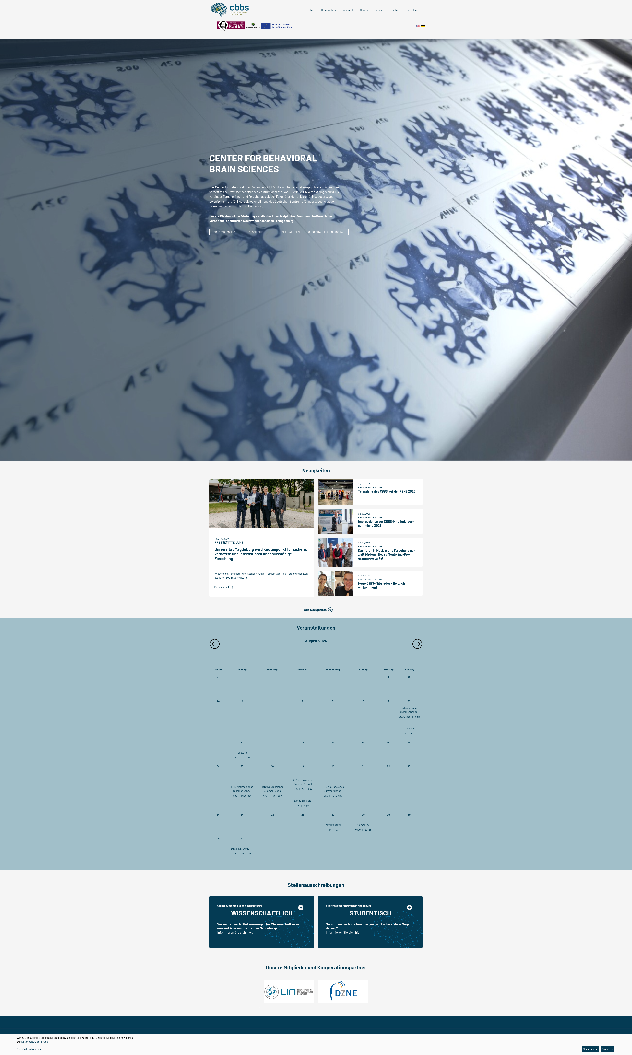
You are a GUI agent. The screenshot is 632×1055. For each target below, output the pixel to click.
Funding (379, 9)
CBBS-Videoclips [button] (224, 231)
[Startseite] (423, 25)
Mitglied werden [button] (289, 231)
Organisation (328, 9)
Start (312, 9)
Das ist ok (607, 1049)
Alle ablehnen (590, 1049)
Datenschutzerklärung (34, 1041)
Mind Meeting (333, 824)
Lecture (242, 752)
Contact (395, 9)
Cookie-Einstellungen (29, 1049)
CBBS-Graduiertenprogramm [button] (327, 231)
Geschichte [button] (256, 231)
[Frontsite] (418, 25)
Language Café (302, 800)
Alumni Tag (363, 824)
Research (348, 9)
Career (364, 9)
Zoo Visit (409, 728)
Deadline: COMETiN (242, 848)
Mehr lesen (220, 587)
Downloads (413, 9)
